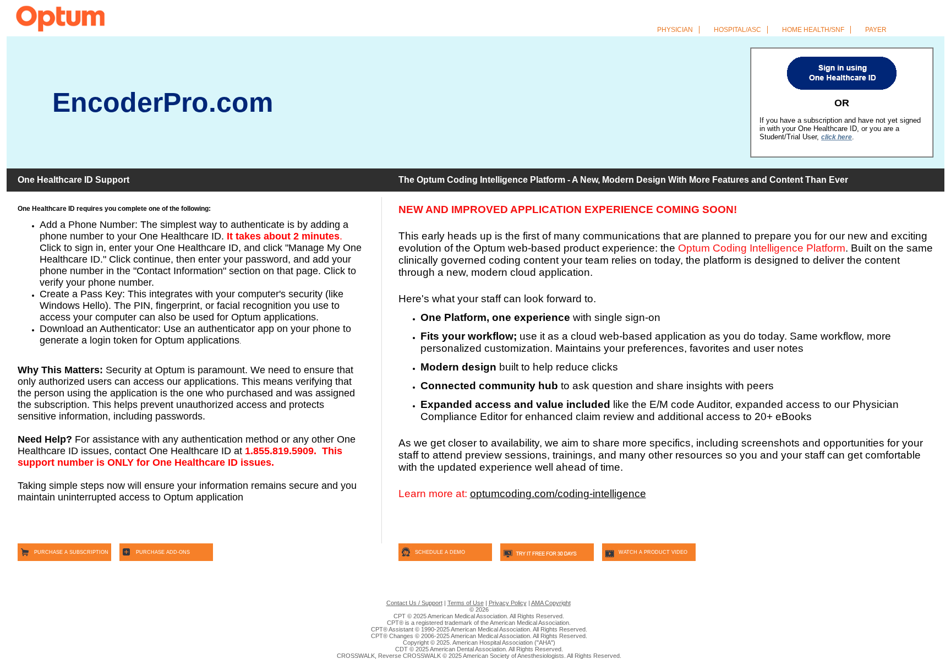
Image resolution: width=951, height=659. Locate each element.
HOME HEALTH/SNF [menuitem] (815, 30)
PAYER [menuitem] (876, 30)
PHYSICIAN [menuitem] (676, 30)
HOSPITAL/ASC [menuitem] (739, 30)
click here (836, 137)
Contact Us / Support (414, 603)
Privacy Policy (508, 603)
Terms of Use (465, 603)
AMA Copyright (551, 603)
